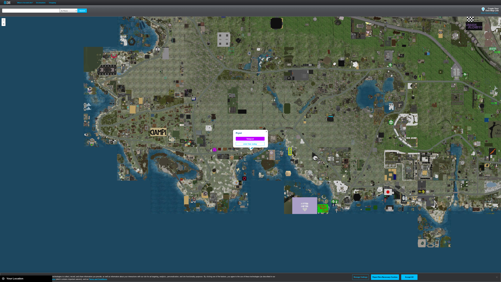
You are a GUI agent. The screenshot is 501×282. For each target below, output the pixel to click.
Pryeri (239, 132)
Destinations (41, 2)
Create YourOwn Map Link (492, 9)
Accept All (409, 277)
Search (82, 11)
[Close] (497, 277)
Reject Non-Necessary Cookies (385, 277)
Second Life (8, 2)
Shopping (52, 2)
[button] (266, 131)
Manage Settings (360, 277)
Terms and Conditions (98, 279)
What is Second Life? (25, 2)
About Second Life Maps (489, 13)
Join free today (250, 144)
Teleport (250, 138)
